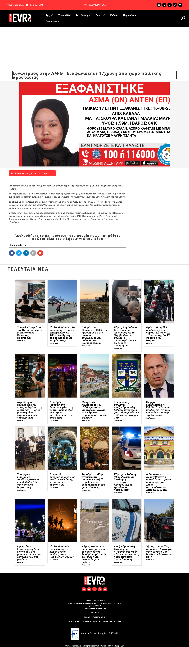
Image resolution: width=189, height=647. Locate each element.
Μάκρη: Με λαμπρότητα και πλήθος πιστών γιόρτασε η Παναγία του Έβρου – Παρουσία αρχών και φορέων (94, 409)
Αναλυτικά (21, 341)
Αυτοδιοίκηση (83, 15)
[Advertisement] (94, 46)
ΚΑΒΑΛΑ (38, 260)
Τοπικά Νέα (64, 15)
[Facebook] (164, 5)
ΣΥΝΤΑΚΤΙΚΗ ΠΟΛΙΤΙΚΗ (111, 621)
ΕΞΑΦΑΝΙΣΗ (26, 260)
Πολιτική (100, 15)
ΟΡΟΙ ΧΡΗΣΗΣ (73, 621)
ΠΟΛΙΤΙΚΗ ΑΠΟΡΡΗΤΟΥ (90, 621)
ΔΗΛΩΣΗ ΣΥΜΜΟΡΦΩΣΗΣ (94, 617)
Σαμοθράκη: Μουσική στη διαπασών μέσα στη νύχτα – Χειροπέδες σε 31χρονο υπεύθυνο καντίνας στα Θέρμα (61, 409)
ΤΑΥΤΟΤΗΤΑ (94, 613)
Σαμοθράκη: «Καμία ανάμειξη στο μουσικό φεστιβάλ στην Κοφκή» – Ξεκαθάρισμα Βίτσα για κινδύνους (93, 481)
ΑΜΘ (15, 260)
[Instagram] (175, 5)
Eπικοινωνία (52, 21)
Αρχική (49, 15)
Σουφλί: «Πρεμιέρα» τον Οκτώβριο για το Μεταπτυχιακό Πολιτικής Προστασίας (29, 332)
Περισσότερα (130, 15)
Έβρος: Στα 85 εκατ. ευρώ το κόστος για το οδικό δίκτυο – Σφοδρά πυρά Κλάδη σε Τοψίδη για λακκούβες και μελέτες (94, 554)
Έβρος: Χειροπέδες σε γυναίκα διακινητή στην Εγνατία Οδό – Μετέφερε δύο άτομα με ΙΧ (159, 551)
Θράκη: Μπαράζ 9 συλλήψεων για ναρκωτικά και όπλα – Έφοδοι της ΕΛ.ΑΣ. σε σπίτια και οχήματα (158, 334)
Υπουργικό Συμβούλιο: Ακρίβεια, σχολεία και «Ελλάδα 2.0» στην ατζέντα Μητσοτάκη (28, 481)
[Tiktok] (169, 5)
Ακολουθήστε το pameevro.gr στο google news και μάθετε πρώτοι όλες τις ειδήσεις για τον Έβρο (68, 237)
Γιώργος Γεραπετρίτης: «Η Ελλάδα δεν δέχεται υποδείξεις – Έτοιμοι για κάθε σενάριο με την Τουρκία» (158, 408)
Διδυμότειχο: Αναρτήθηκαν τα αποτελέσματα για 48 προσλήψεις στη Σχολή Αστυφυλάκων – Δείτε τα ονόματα (158, 482)
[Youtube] (180, 5)
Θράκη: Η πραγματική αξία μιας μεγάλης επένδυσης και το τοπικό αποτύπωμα (62, 479)
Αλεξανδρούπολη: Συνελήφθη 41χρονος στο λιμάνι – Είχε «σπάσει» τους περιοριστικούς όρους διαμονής (126, 553)
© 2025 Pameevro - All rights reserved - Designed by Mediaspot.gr (94, 646)
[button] (183, 18)
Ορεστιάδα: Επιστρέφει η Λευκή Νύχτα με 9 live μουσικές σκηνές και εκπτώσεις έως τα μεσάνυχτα (29, 553)
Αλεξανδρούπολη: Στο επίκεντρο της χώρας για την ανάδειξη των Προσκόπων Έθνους (61, 551)
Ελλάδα (114, 15)
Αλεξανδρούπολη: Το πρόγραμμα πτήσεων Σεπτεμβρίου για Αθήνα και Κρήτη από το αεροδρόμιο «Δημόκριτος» (62, 334)
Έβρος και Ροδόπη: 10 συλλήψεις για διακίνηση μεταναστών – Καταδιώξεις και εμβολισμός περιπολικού (125, 482)
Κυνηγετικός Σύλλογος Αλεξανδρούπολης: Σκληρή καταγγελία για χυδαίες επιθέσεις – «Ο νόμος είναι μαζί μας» (126, 409)
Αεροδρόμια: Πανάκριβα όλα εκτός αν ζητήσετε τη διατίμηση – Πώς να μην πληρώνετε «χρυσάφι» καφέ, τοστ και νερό (29, 409)
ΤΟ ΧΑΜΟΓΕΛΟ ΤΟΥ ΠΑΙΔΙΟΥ (60, 260)
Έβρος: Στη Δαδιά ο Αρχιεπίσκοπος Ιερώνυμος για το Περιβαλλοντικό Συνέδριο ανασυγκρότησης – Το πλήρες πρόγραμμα (125, 336)
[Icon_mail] (159, 5)
